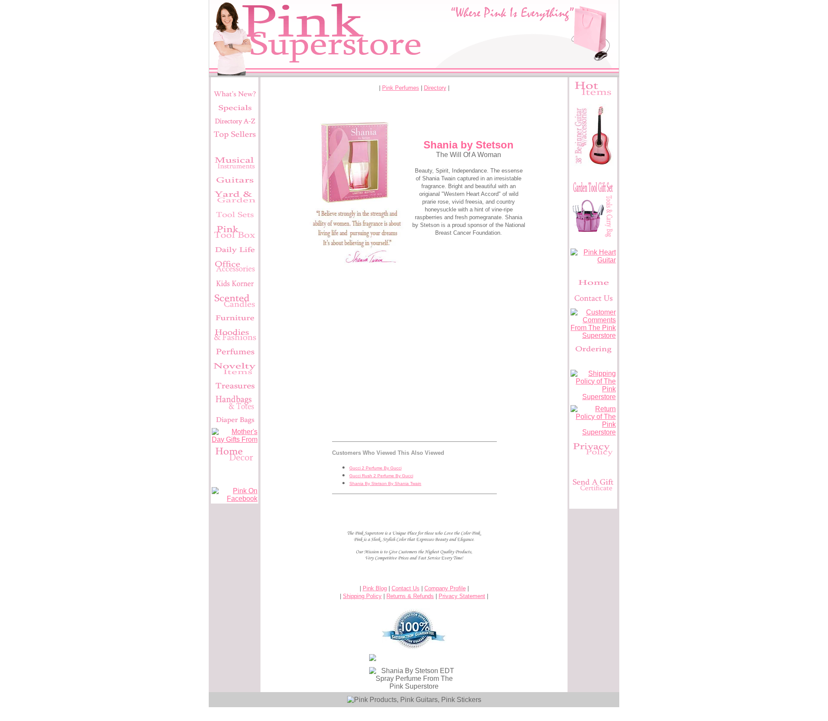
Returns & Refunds (410, 596)
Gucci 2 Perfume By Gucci (375, 468)
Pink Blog (375, 588)
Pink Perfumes (400, 88)
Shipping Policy (362, 596)
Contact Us (406, 588)
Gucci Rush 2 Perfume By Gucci (381, 475)
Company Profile (445, 588)
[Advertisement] (414, 348)
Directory (435, 88)
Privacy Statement (462, 596)
